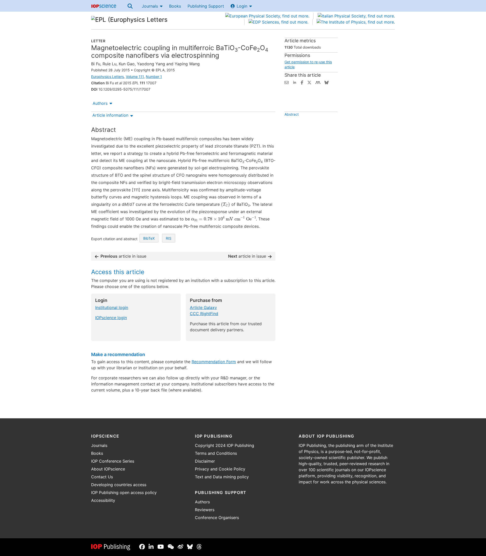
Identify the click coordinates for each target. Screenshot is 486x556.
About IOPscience (108, 468)
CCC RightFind (204, 313)
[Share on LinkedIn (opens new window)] (295, 82)
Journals (150, 6)
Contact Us (102, 476)
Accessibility (103, 500)
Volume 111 (135, 76)
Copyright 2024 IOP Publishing (224, 445)
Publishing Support (206, 6)
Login (242, 6)
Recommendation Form (214, 361)
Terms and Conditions (216, 453)
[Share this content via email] (287, 82)
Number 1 (154, 76)
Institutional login (111, 307)
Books (175, 6)
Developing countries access (118, 484)
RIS (168, 238)
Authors (100, 103)
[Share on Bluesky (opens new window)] (327, 82)
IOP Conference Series (112, 461)
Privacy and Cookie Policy (220, 468)
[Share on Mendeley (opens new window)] (317, 82)
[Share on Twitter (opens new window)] (309, 82)
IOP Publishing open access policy (124, 492)
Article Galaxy (203, 307)
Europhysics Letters (107, 76)
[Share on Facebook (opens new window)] (302, 82)
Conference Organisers (217, 517)
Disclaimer (205, 461)
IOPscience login (111, 317)
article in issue (123, 256)
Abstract (292, 114)
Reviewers (204, 509)
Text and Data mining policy (222, 476)
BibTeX (149, 238)
